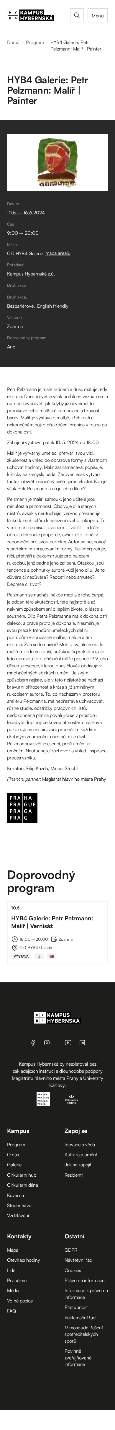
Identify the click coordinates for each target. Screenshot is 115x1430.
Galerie (14, 1165)
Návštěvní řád (78, 1260)
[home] (38, 15)
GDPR (71, 1250)
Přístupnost (76, 1307)
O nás (13, 1154)
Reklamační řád (80, 1317)
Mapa (12, 1250)
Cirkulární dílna (22, 1185)
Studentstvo (19, 1205)
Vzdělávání (18, 1215)
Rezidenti (74, 1175)
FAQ (11, 1311)
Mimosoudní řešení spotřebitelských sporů (84, 1334)
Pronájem (17, 1280)
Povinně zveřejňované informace (78, 1357)
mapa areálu (57, 253)
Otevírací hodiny (23, 1260)
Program (35, 42)
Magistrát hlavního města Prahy (74, 779)
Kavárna (15, 1195)
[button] (98, 15)
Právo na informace (84, 1280)
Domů (13, 42)
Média (13, 1290)
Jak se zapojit (78, 1165)
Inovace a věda (80, 1144)
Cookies (73, 1270)
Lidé (11, 1270)
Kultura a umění (81, 1154)
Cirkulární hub (21, 1175)
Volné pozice (20, 1301)
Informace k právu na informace (86, 1293)
